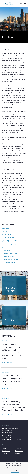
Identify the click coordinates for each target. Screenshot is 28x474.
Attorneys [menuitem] (7, 251)
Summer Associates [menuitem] (10, 254)
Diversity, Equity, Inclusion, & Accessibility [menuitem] (11, 241)
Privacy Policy (15, 472)
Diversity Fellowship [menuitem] (10, 245)
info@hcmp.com (16, 439)
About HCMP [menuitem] (6, 228)
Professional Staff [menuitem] (9, 256)
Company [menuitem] (4, 445)
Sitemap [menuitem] (17, 453)
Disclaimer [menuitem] (18, 448)
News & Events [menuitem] (6, 451)
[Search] (21, 3)
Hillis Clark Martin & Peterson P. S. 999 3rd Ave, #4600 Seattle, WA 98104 (11, 430)
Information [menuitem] (18, 445)
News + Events (6, 341)
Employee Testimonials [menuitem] (11, 259)
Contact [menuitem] (4, 453)
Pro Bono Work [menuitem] (7, 234)
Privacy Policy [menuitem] (19, 451)
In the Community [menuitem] (8, 237)
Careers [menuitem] (4, 248)
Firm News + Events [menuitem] (8, 262)
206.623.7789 (8, 437)
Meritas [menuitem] (4, 231)
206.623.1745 (10, 436)
